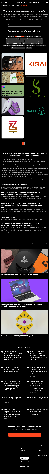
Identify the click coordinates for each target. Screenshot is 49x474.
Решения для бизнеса (11, 38)
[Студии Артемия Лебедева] (24, 458)
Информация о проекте (24, 463)
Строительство (28, 41)
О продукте (3, 447)
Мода (13, 47)
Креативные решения (36, 38)
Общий (28, 47)
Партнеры (23, 448)
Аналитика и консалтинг (17, 45)
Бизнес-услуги (18, 41)
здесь (10, 213)
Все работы (11, 36)
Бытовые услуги (40, 45)
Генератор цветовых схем (43, 447)
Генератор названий (42, 448)
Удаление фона (41, 450)
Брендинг (38, 41)
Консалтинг (5, 45)
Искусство (38, 43)
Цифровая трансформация (13, 43)
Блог (22, 447)
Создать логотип (24, 435)
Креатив (36, 36)
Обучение (9, 41)
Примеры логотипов (5, 448)
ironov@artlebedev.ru (24, 466)
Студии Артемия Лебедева (26, 461)
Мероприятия (30, 45)
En (47, 2)
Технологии (27, 36)
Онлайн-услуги (23, 38)
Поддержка (23, 450)
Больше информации (6, 243)
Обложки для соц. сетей (42, 455)
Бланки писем (40, 453)
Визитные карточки (41, 452)
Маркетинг (20, 47)
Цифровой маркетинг (27, 43)
